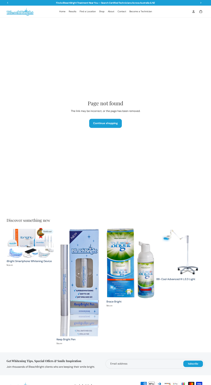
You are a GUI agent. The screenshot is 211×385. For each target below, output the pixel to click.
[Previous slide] (11, 243)
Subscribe (193, 363)
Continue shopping (105, 123)
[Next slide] (50, 243)
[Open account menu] (193, 11)
